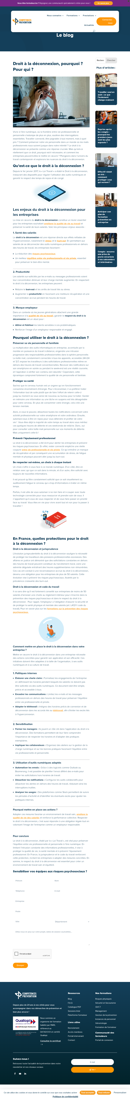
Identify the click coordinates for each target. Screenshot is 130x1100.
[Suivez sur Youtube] (20, 1074)
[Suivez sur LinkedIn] (25, 1074)
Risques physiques (103, 999)
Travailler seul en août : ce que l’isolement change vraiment (106, 96)
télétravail (58, 710)
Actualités (89, 25)
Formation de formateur (105, 1027)
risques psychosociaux (43, 253)
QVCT (98, 1007)
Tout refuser (104, 1093)
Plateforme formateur (77, 1015)
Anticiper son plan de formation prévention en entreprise (104, 216)
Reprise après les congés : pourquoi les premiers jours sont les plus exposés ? (105, 136)
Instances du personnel (105, 1019)
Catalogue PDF (74, 1007)
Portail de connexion (104, 1040)
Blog (70, 999)
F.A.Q (70, 1003)
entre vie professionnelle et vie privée (41, 449)
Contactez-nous (107, 21)
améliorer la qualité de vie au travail (62, 223)
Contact (71, 1040)
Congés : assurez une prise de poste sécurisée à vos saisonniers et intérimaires (106, 256)
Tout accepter (87, 1093)
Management (101, 1011)
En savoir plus (103, 3)
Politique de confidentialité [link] (65, 1097)
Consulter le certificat (50, 1041)
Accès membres (75, 1032)
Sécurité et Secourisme (105, 1003)
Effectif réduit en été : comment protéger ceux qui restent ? (105, 177)
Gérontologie (101, 1023)
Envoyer (20, 965)
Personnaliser (120, 1093)
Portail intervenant (76, 1036)
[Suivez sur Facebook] (15, 1074)
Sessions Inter (74, 1011)
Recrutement (73, 1028)
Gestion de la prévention (106, 1015)
